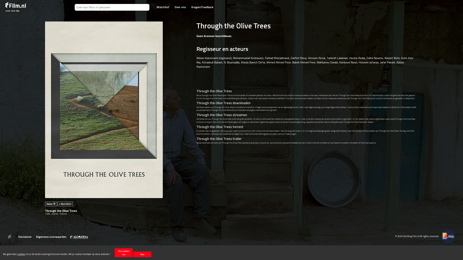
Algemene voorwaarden (51, 237)
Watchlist (163, 7)
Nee (142, 254)
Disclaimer (25, 237)
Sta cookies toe (123, 253)
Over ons (180, 7)
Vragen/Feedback (202, 7)
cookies (21, 254)
